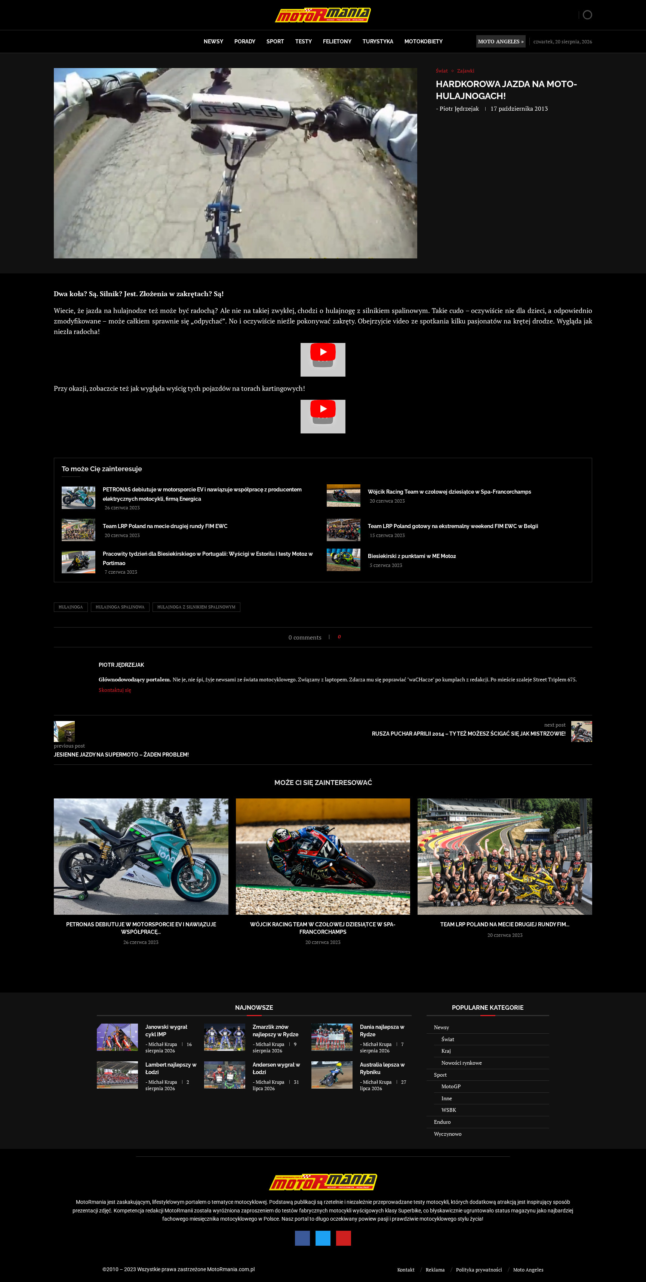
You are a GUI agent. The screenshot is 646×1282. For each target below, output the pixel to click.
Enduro (442, 1121)
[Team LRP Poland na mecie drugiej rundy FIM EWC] (78, 530)
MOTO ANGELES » (501, 41)
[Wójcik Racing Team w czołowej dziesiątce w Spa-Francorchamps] (343, 495)
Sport (275, 42)
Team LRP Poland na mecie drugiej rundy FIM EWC (165, 526)
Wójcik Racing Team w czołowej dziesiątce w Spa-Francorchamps (449, 492)
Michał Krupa (162, 1044)
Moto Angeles (528, 1269)
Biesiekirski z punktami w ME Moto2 (412, 556)
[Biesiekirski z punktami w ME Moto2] (343, 560)
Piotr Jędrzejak (459, 108)
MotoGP (451, 1086)
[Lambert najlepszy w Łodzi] (117, 1075)
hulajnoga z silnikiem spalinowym (196, 607)
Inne (447, 1098)
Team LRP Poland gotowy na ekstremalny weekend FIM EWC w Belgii (453, 526)
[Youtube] (343, 1238)
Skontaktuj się (115, 689)
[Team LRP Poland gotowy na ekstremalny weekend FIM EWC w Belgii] (343, 530)
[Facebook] (302, 1238)
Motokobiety (423, 42)
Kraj (446, 1050)
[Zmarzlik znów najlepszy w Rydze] (224, 1037)
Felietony (337, 42)
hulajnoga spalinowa (120, 607)
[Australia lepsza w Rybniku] (332, 1075)
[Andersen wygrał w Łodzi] (224, 1075)
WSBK (449, 1109)
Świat (448, 1039)
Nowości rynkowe (462, 1062)
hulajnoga (71, 607)
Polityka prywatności (479, 1269)
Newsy (213, 42)
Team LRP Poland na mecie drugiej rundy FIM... (504, 924)
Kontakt (406, 1269)
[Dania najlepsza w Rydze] (332, 1037)
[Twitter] (323, 1238)
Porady (244, 42)
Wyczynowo (448, 1133)
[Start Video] (323, 360)
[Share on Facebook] (349, 636)
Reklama (435, 1269)
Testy (303, 42)
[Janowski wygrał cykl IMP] (117, 1037)
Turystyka (378, 42)
